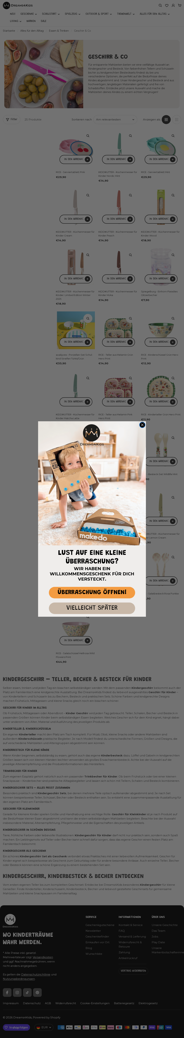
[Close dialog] (142, 425)
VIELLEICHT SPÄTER (92, 608)
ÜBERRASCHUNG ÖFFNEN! (92, 592)
